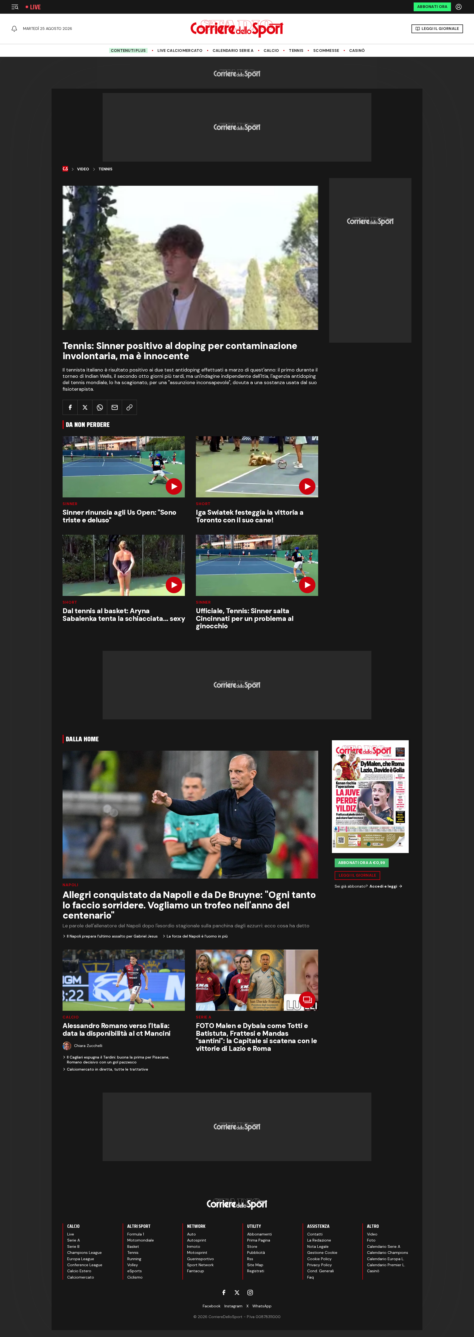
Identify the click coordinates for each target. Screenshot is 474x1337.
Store (252, 1246)
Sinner (70, 504)
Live (35, 7)
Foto (371, 1240)
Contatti (315, 1234)
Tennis (296, 50)
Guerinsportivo (200, 1258)
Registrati (255, 1270)
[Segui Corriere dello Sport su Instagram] (250, 1292)
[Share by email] (114, 407)
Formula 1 (135, 1234)
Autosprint (196, 1240)
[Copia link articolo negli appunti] (129, 407)
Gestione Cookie (322, 1252)
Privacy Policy (319, 1264)
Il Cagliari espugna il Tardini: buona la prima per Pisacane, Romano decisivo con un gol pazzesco (118, 1060)
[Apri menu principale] (15, 7)
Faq (310, 1277)
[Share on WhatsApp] (99, 407)
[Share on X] (85, 407)
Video (83, 169)
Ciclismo (135, 1277)
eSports (134, 1270)
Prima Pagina (258, 1240)
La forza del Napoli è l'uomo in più (197, 936)
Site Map (255, 1264)
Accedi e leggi (383, 886)
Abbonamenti (259, 1234)
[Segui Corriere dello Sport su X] (237, 1292)
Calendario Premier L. (386, 1264)
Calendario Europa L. (385, 1258)
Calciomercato (80, 1277)
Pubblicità (256, 1252)
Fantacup (195, 1270)
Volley (132, 1264)
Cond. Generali (320, 1270)
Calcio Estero (79, 1270)
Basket (133, 1246)
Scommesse (326, 50)
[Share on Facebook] (70, 407)
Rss (250, 1258)
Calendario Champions (387, 1252)
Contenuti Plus (128, 50)
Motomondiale (140, 1240)
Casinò (357, 50)
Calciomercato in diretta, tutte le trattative (107, 1069)
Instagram (233, 1306)
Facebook (212, 1306)
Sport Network (200, 1264)
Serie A (203, 1017)
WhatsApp (262, 1306)
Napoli (70, 885)
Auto (191, 1234)
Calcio (271, 50)
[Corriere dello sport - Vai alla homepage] (237, 29)
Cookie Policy (319, 1258)
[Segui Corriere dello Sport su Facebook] (224, 1292)
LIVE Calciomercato (180, 50)
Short (203, 504)
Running (134, 1258)
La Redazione (319, 1240)
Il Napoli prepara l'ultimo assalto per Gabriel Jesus (112, 936)
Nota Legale (318, 1246)
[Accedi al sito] (459, 7)
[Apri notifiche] (14, 29)
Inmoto (193, 1246)
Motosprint (197, 1252)
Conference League (84, 1264)
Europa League (80, 1258)
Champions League (84, 1252)
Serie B (73, 1246)
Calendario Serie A (233, 50)
